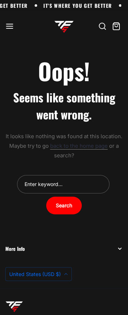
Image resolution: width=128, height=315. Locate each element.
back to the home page (79, 145)
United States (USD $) (35, 274)
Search (64, 205)
